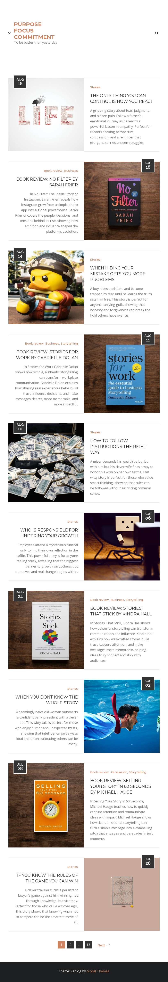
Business (71, 171)
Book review (53, 171)
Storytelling (69, 343)
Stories (95, 87)
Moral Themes (98, 971)
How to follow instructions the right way (118, 446)
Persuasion (118, 772)
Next (101, 945)
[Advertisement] (106, 33)
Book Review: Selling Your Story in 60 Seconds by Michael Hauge (120, 786)
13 (88, 945)
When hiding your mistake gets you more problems (117, 274)
